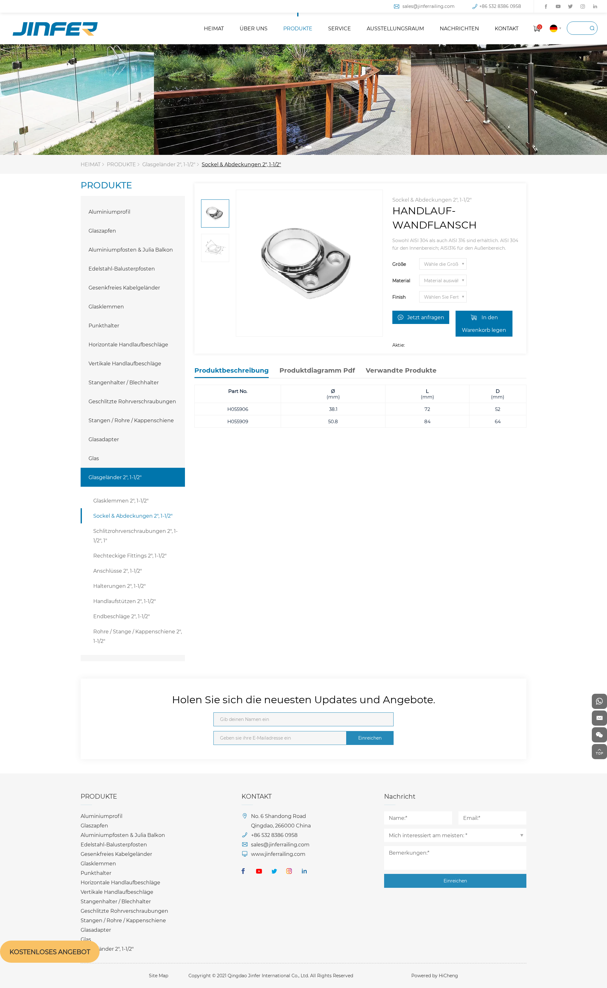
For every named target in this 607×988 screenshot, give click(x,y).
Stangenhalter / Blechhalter (124, 382)
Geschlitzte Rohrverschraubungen (132, 401)
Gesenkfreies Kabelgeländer (124, 287)
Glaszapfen (102, 230)
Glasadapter (104, 439)
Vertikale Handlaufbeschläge (125, 363)
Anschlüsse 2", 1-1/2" (117, 570)
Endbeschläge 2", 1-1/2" (121, 616)
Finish (399, 297)
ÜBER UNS (253, 28)
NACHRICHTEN (459, 28)
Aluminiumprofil (109, 211)
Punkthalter (104, 325)
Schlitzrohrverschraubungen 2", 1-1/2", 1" (135, 536)
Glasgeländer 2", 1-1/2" (168, 164)
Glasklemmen (106, 306)
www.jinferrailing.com (278, 854)
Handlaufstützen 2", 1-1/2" (124, 601)
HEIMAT (214, 28)
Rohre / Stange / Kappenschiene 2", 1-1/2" (137, 636)
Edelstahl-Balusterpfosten (122, 268)
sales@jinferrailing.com (428, 6)
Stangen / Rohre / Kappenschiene (131, 420)
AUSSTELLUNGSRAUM (395, 28)
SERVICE (339, 28)
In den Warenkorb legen (484, 323)
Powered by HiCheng (434, 976)
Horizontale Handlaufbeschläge (128, 344)
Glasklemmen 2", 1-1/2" (121, 500)
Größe (399, 264)
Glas (94, 458)
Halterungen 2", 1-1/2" (119, 585)
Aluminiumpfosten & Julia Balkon (131, 249)
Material (401, 280)
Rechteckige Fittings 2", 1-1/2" (130, 555)
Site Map (158, 976)
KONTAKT (506, 28)
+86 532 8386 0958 (500, 6)
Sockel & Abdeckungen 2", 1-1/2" (241, 164)
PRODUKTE (297, 28)
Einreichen (370, 738)
